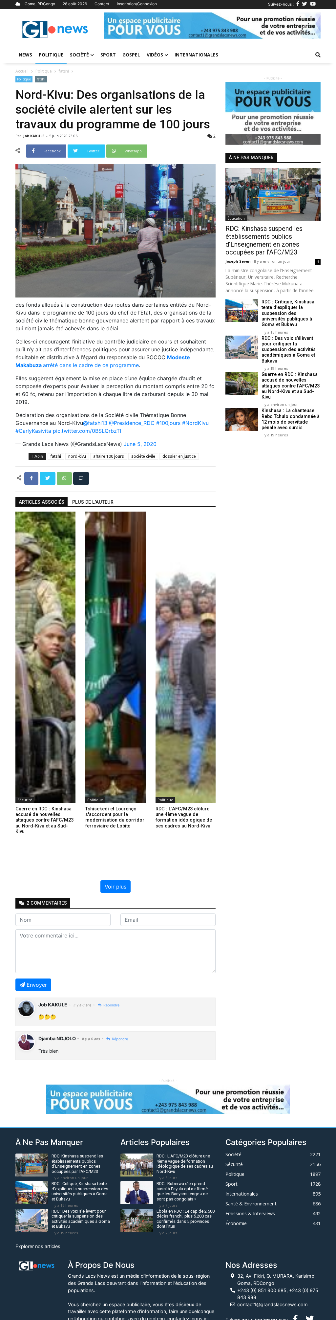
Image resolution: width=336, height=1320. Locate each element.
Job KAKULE (34, 135)
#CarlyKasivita (33, 431)
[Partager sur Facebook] (32, 477)
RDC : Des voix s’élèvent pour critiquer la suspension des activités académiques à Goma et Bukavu (289, 350)
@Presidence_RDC (132, 423)
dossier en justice (179, 456)
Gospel (131, 55)
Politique (51, 55)
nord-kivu (77, 456)
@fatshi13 (95, 423)
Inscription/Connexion (137, 3)
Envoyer (37, 984)
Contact (101, 3)
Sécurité (24, 799)
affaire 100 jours (108, 456)
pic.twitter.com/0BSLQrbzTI (87, 431)
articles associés (41, 502)
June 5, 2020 (140, 444)
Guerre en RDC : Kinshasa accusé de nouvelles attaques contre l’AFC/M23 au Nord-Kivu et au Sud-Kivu (291, 386)
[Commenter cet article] (81, 477)
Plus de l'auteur (93, 502)
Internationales (196, 55)
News (25, 55)
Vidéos (155, 55)
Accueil (22, 71)
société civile (143, 456)
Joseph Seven (238, 261)
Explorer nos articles (37, 1246)
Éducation (236, 218)
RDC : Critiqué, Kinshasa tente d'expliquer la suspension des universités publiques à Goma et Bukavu (288, 313)
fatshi (64, 71)
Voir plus (115, 886)
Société (79, 55)
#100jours (168, 423)
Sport (108, 55)
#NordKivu (195, 423)
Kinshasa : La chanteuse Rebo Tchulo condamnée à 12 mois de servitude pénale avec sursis (291, 419)
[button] (120, 25)
